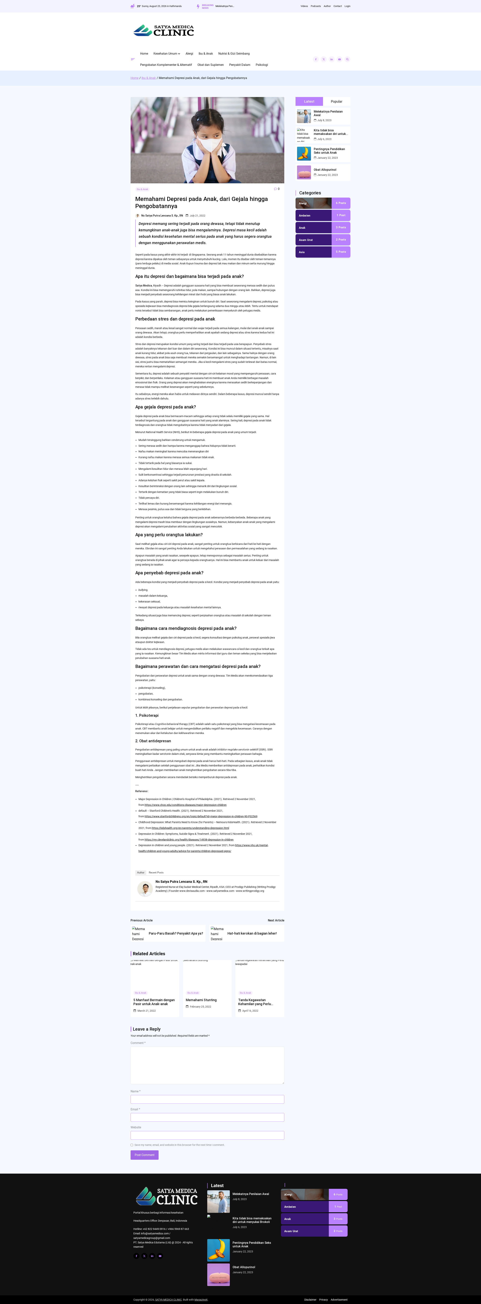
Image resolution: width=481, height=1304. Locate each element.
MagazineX (201, 1299)
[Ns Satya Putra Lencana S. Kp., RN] (145, 895)
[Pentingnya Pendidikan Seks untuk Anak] (218, 1250)
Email (135, 1109)
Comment (138, 1043)
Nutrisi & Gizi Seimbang (234, 53)
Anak (302, 227)
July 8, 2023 (324, 120)
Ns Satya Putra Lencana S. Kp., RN (162, 215)
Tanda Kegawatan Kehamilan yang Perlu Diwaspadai (254, 1002)
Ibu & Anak (206, 53)
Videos (304, 6)
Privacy (323, 1299)
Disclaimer (310, 1299)
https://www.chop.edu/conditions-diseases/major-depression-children (186, 804)
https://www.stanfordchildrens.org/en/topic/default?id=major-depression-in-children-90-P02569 (201, 816)
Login (347, 6)
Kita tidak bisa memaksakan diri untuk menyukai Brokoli (330, 132)
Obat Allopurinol (325, 169)
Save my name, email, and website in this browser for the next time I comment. (180, 1144)
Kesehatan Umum (165, 53)
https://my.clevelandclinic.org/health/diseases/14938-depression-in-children (189, 839)
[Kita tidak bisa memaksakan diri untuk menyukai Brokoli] (218, 1226)
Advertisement (339, 1299)
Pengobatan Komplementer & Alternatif (166, 65)
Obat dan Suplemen (210, 65)
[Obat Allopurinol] (218, 1274)
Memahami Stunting (201, 1000)
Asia (302, 252)
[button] (179, 53)
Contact (338, 6)
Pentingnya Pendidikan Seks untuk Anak (329, 150)
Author (327, 6)
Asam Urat (306, 240)
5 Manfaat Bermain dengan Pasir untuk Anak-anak (154, 1002)
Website (136, 1127)
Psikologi (262, 65)
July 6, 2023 (324, 139)
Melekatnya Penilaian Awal (225, 6)
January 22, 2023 (327, 157)
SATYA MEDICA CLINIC (168, 1299)
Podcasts (316, 6)
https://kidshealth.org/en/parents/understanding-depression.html (190, 827)
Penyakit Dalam (239, 65)
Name (136, 1091)
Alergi (189, 53)
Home (144, 53)
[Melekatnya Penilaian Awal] (218, 1201)
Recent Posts (156, 872)
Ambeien (304, 215)
